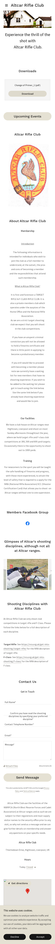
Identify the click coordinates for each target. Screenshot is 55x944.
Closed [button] (29, 866)
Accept (40, 937)
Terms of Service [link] (29, 791)
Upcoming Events (27, 116)
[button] (7, 5)
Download (27, 93)
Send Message (27, 777)
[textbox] (27, 700)
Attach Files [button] (12, 765)
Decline (14, 937)
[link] (27, 5)
